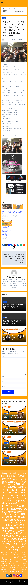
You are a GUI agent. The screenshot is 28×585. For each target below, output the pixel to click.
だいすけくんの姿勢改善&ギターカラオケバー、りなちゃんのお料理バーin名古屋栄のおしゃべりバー (7, 212)
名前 (4, 376)
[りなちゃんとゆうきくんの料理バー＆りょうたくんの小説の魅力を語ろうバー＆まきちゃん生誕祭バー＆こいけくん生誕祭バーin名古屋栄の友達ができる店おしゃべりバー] (7, 223)
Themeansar (13, 583)
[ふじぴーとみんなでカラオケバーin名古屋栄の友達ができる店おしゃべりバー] (18, 206)
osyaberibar (11, 39)
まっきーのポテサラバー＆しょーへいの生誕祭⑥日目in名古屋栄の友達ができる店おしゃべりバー (13, 432)
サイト (3, 386)
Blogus (21, 581)
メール (4, 381)
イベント (6, 413)
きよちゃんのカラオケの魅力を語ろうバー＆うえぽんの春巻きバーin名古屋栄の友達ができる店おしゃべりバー (13, 337)
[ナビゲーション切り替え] (2, 3)
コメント (5, 356)
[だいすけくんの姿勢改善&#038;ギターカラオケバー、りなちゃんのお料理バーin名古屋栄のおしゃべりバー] (7, 206)
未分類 (4, 18)
